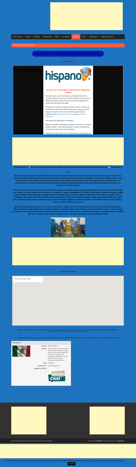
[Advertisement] (86, 16)
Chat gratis (18, 37)
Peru (84, 37)
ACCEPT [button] (71, 464)
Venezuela (93, 37)
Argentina (47, 37)
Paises (28, 37)
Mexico (76, 37)
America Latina (107, 37)
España (37, 37)
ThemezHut (120, 441)
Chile (57, 37)
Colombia (66, 37)
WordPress (99, 441)
